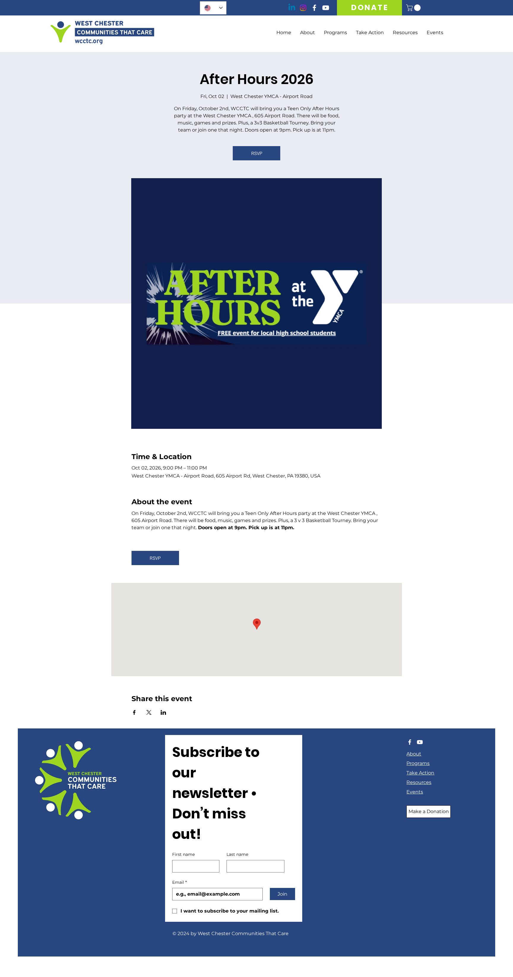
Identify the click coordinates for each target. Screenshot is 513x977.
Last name (237, 854)
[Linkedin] (292, 8)
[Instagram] (303, 8)
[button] (414, 7)
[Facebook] (314, 8)
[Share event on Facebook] (134, 712)
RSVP (256, 153)
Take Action (420, 773)
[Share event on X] (149, 712)
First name (183, 854)
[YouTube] (326, 8)
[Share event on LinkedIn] (163, 712)
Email (179, 882)
